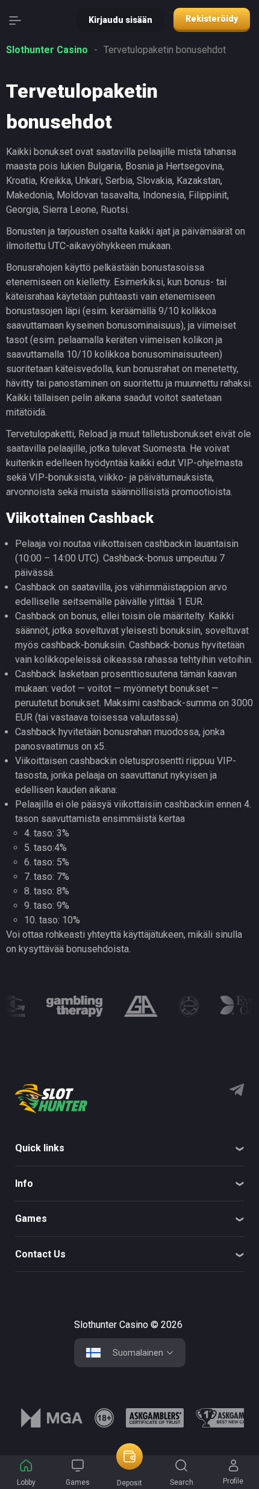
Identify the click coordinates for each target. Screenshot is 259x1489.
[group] (15, 1006)
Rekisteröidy (212, 19)
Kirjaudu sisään (120, 20)
